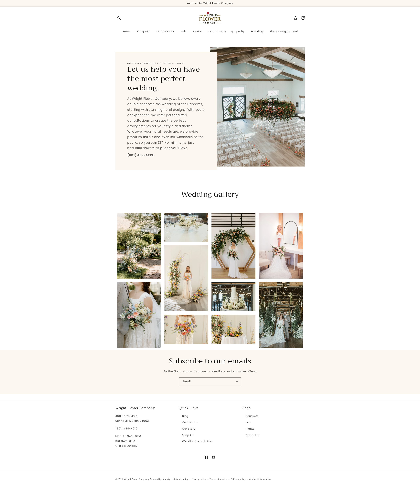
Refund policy (181, 479)
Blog (185, 416)
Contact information (260, 479)
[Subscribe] (237, 381)
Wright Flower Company (136, 479)
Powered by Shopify (160, 479)
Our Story (188, 429)
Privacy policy (199, 479)
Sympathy (253, 435)
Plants (250, 429)
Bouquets (252, 416)
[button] (119, 18)
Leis (248, 422)
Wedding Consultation (197, 441)
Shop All (187, 435)
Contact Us (190, 422)
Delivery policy (238, 479)
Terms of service (218, 479)
